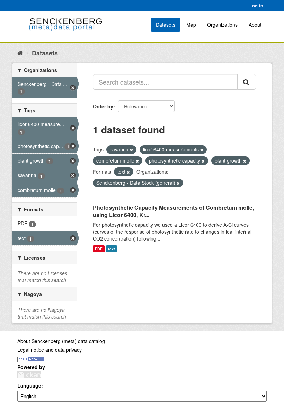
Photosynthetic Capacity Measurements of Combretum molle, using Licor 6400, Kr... (173, 211)
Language (29, 385)
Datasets (165, 24)
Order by (103, 106)
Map (191, 24)
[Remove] (131, 150)
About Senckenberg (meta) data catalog (61, 341)
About (255, 24)
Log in (256, 5)
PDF (98, 248)
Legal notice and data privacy (49, 349)
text (111, 248)
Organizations (222, 24)
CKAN (29, 374)
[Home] (20, 52)
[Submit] (246, 82)
